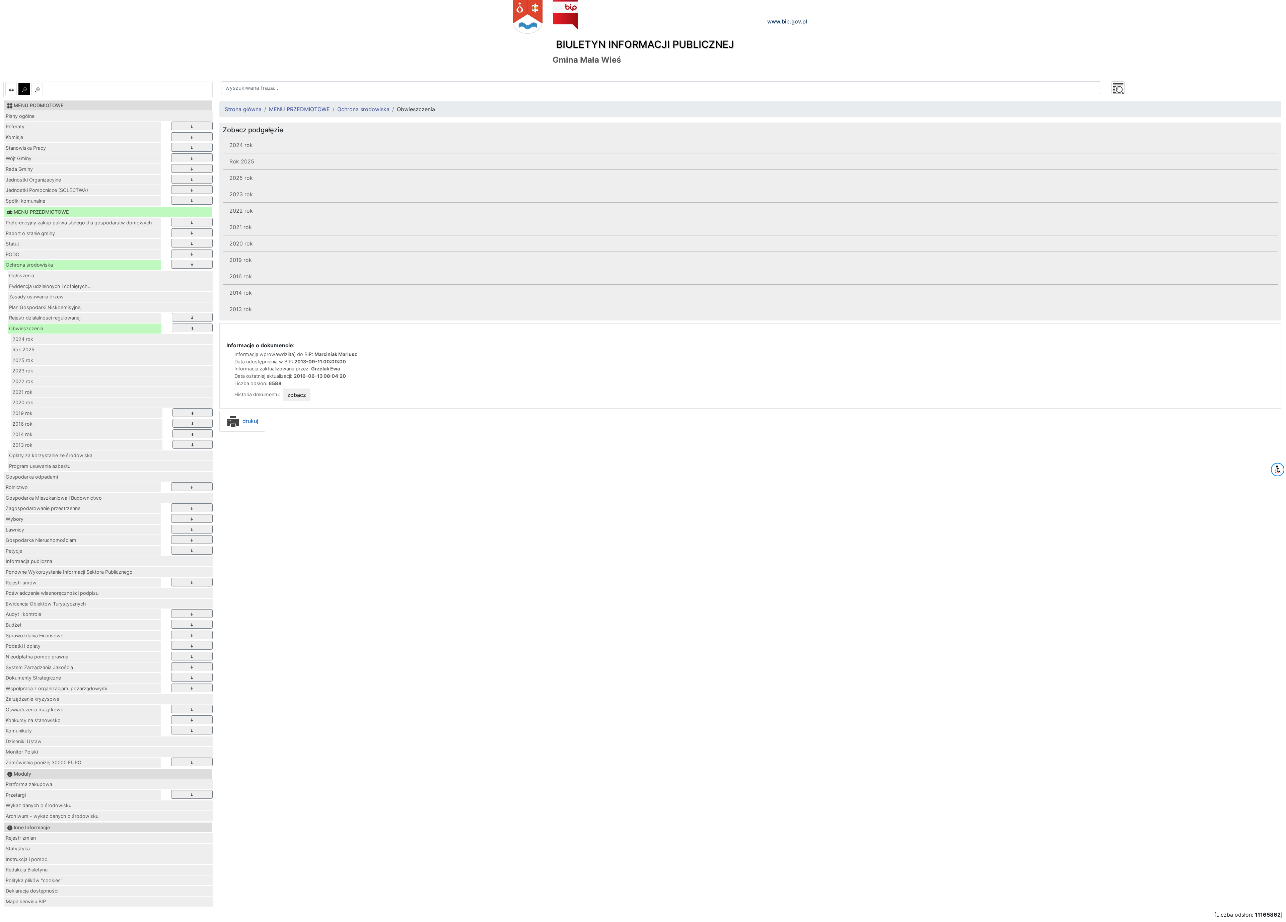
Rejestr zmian (21, 838)
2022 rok (22, 381)
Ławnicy (15, 530)
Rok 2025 (23, 349)
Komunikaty (19, 730)
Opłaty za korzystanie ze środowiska (50, 455)
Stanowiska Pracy (26, 148)
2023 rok (22, 370)
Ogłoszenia (21, 275)
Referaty (15, 126)
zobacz (296, 395)
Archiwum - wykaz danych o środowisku (52, 816)
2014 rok (22, 434)
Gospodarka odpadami (32, 477)
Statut (12, 243)
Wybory (14, 519)
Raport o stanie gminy (30, 233)
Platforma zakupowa (29, 784)
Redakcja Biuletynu (27, 869)
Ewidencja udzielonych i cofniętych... (50, 286)
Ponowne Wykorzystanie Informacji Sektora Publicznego (69, 572)
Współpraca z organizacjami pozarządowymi (56, 688)
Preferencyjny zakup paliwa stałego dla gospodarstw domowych (79, 222)
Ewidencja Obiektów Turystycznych (46, 604)
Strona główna (243, 109)
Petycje (14, 551)
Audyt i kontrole (23, 614)
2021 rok (22, 392)
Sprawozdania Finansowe (34, 635)
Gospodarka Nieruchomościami (41, 540)
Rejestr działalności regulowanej (44, 318)
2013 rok (22, 445)
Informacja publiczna (29, 561)
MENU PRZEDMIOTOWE (299, 109)
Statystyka (18, 848)
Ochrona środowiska (29, 265)
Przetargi (16, 795)
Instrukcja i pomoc (26, 859)
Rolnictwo (17, 487)
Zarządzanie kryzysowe (32, 699)
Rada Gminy (19, 169)
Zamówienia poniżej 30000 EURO (43, 762)
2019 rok (22, 413)
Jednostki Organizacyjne (33, 180)
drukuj (249, 421)
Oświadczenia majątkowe (34, 709)
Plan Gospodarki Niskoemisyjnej (45, 307)
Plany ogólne (20, 116)
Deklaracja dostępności (32, 891)
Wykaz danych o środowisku (38, 805)
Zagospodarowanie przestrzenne (43, 508)
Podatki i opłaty (23, 646)
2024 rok (22, 339)
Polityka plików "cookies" (34, 880)
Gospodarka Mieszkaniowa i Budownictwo (54, 498)
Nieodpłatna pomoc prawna (37, 656)
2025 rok (22, 360)
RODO (12, 254)
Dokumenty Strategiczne (33, 678)
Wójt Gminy (18, 158)
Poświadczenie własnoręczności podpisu (52, 593)
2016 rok (22, 424)
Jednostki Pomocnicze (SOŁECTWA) (47, 190)
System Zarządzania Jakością (39, 667)
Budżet (13, 625)
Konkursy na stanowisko (33, 720)
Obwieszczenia (26, 328)
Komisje (14, 137)
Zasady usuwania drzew (36, 296)
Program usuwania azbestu (39, 466)
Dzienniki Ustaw (24, 741)
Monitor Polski (22, 752)
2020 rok (22, 402)
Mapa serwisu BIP (26, 901)
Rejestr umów (21, 582)
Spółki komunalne (25, 201)
